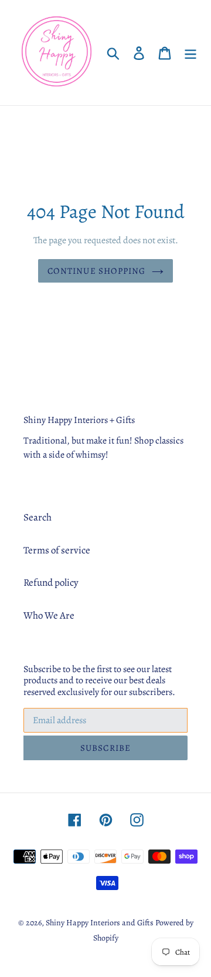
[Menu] (190, 52)
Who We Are (48, 615)
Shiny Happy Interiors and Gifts (100, 922)
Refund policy (51, 582)
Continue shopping (96, 271)
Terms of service (56, 550)
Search (37, 517)
